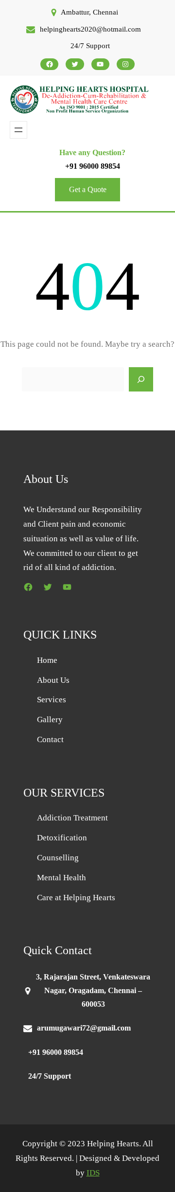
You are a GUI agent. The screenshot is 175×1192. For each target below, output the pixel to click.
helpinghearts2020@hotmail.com (90, 29)
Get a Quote (87, 189)
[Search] (141, 379)
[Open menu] (18, 130)
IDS (93, 1172)
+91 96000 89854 (92, 166)
